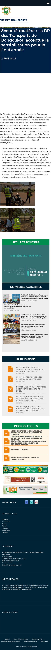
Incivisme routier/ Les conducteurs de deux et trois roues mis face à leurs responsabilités (33, 326)
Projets (4, 524)
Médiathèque (6, 530)
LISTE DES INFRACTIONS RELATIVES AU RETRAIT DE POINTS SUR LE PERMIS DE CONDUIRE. (26, 432)
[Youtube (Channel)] (36, 502)
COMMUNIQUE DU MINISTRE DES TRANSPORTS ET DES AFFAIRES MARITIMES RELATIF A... (29, 399)
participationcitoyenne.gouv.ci (10, 641)
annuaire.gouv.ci (37, 639)
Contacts (4, 532)
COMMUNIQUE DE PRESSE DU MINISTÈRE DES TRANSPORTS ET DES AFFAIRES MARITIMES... (30, 409)
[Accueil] (12, 10)
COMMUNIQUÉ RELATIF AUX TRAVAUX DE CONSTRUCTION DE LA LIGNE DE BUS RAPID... (30, 369)
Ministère (5, 519)
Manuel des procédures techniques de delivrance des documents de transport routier (28, 443)
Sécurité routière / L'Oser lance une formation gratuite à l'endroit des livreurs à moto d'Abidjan (17, 306)
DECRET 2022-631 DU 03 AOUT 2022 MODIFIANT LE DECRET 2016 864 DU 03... (31, 389)
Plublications (6, 522)
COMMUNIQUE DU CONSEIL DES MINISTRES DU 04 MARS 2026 (29, 378)
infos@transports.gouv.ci (13, 565)
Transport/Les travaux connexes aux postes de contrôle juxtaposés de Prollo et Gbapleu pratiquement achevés (34, 336)
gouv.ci (7, 639)
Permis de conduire (19, 449)
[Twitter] (31, 502)
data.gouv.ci (44, 641)
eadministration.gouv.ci (21, 639)
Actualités (5, 528)
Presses (4, 526)
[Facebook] (26, 502)
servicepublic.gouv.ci (30, 641)
